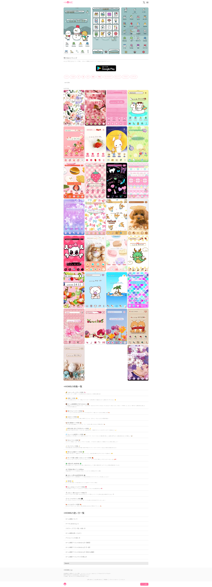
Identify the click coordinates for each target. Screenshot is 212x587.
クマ (66, 76)
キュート (117, 76)
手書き (99, 76)
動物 (93, 76)
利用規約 (105, 579)
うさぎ (73, 76)
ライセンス (122, 579)
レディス (133, 76)
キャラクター (108, 76)
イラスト (125, 76)
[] (146, 563)
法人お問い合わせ (98, 579)
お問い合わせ (90, 579)
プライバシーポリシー (113, 579)
